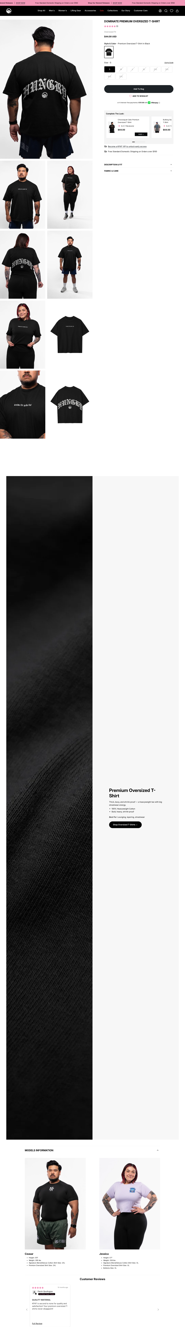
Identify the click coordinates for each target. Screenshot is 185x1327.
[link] (112, 127)
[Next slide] (158, 1309)
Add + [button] (141, 134)
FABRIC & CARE (111, 171)
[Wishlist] (171, 10)
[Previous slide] (27, 1309)
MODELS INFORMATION (39, 1150)
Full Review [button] (37, 1323)
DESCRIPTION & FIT (113, 164)
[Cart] (177, 11)
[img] (38, 1288)
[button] (52, 11)
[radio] (109, 52)
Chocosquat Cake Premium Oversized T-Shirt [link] (128, 121)
